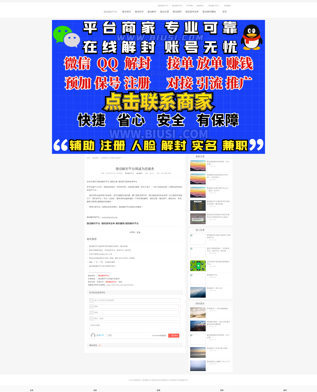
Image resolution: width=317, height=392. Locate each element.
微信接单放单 (192, 11)
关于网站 (189, 6)
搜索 (158, 390)
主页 (88, 158)
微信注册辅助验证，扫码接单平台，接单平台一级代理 (110, 250)
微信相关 (126, 11)
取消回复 (93, 292)
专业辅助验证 (136, 380)
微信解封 (151, 11)
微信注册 (164, 11)
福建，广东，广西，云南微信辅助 (102, 262)
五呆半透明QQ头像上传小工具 (100, 254)
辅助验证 (200, 6)
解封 (285, 390)
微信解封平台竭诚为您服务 (108, 279)
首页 (224, 11)
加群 (95, 390)
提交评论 (174, 335)
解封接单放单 (156, 380)
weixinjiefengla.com (109, 217)
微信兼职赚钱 (209, 11)
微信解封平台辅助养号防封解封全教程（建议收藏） (109, 246)
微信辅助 (177, 11)
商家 (222, 390)
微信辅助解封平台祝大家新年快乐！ (103, 266)
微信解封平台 (89, 12)
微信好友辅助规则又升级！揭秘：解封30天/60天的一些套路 (112, 258)
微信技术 (139, 11)
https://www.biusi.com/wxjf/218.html (120, 285)
